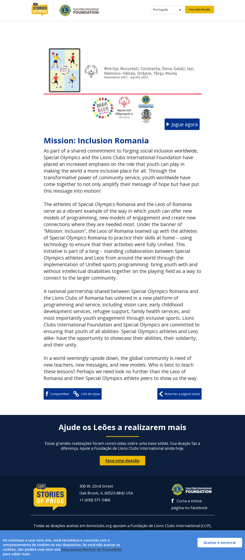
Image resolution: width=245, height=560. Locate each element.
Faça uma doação (199, 9)
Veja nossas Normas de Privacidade (91, 549)
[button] (182, 124)
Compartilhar (57, 394)
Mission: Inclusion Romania (96, 140)
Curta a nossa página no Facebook (189, 504)
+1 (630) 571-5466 (94, 499)
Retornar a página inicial (182, 394)
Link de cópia (90, 394)
